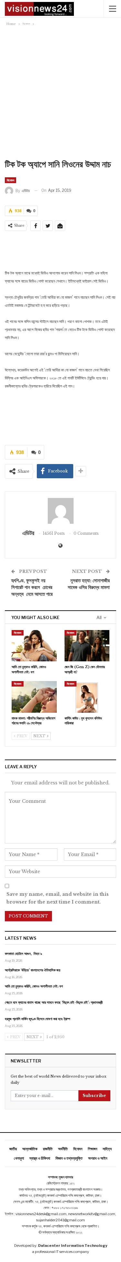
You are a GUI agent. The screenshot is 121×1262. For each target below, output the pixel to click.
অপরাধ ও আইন (97, 1158)
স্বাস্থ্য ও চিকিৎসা (39, 1158)
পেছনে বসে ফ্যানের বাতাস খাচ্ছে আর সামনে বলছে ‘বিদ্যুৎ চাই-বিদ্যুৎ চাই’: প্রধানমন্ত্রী (54, 1002)
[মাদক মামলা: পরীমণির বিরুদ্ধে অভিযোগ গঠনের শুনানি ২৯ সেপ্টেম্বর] (34, 697)
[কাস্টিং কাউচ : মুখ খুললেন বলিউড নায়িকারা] (87, 697)
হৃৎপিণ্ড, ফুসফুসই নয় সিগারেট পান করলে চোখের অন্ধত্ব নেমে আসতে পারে (32, 587)
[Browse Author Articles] (60, 511)
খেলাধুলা (19, 1158)
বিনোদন (10, 180)
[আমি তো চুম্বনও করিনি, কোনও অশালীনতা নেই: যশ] (34, 646)
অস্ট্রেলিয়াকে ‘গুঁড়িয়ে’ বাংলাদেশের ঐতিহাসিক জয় (32, 970)
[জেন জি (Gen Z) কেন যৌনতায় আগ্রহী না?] (87, 646)
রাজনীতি (48, 1148)
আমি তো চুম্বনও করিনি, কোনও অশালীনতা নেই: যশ (34, 986)
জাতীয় (13, 1148)
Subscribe (94, 1095)
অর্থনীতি (63, 1148)
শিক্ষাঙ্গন (92, 1148)
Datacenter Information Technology (72, 1245)
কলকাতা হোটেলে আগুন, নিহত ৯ (23, 953)
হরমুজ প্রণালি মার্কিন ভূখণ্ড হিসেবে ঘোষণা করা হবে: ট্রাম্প (37, 1019)
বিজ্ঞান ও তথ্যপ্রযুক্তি (69, 1158)
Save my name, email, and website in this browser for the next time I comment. (57, 898)
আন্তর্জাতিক (29, 1148)
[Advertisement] (60, 91)
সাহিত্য (107, 1148)
